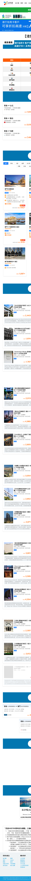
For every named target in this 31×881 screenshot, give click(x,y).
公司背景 (22, 858)
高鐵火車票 (6, 863)
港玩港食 (5, 865)
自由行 (12, 860)
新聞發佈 (22, 862)
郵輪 (4, 862)
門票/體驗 (12, 863)
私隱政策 (22, 867)
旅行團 (17, 3)
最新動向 (22, 860)
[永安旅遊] (8, 3)
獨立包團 (12, 865)
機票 (22, 3)
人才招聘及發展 (24, 865)
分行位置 (22, 863)
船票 (11, 862)
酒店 (25, 3)
